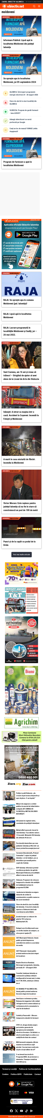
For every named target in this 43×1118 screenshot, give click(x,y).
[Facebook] (11, 1110)
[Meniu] (39, 6)
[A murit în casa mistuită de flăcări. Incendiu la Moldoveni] (21, 427)
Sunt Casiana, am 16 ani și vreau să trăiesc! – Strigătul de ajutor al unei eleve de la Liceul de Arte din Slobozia (21, 375)
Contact (38, 1074)
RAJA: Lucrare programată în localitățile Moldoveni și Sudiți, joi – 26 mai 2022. (20, 331)
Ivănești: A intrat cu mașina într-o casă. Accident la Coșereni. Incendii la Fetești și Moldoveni (21, 415)
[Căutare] (34, 6)
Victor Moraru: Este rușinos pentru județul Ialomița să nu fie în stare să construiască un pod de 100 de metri (20, 506)
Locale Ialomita (14, 55)
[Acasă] (4, 6)
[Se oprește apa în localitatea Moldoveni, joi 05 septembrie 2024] (21, 55)
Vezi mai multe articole (21, 554)
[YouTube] (21, 1110)
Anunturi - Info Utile (15, 17)
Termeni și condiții (9, 1069)
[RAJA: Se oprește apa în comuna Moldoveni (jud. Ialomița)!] (21, 273)
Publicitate (28, 1074)
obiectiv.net (15, 6)
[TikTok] (26, 1110)
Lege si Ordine (14, 387)
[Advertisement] (21, 194)
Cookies (5, 1074)
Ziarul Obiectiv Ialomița (13, 2)
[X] (16, 1110)
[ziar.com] (28, 784)
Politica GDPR (16, 1074)
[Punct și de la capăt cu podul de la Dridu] (21, 518)
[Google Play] (31, 1110)
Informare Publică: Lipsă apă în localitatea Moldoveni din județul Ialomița (18, 43)
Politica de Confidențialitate (30, 1069)
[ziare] (14, 784)
